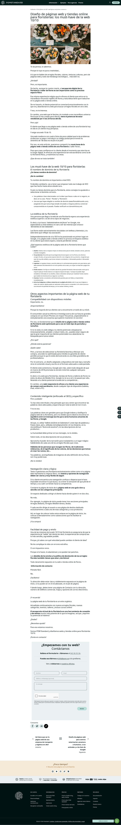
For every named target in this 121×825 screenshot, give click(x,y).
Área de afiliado (34, 798)
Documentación (97, 795)
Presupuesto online (67, 807)
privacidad (54, 780)
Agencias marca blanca (83, 801)
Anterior (44, 742)
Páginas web (53, 9)
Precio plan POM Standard (66, 801)
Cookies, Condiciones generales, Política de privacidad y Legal (67, 821)
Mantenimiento (50, 800)
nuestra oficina (67, 664)
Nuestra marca (97, 804)
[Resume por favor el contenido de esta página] (52, 772)
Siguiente (77, 744)
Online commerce (61, 9)
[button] (116, 820)
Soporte (95, 798)
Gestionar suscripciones (34, 802)
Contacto (95, 801)
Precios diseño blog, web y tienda (67, 796)
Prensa (95, 807)
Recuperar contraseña (36, 806)
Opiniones (49, 803)
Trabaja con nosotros (83, 795)
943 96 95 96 (75, 653)
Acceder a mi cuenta (36, 795)
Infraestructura (70, 778)
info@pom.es (63, 658)
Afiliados (79, 798)
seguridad (46, 780)
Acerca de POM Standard (50, 796)
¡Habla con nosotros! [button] (103, 821)
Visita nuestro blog (51, 806)
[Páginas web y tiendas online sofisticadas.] (12, 2)
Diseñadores (80, 804)
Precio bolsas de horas (68, 804)
